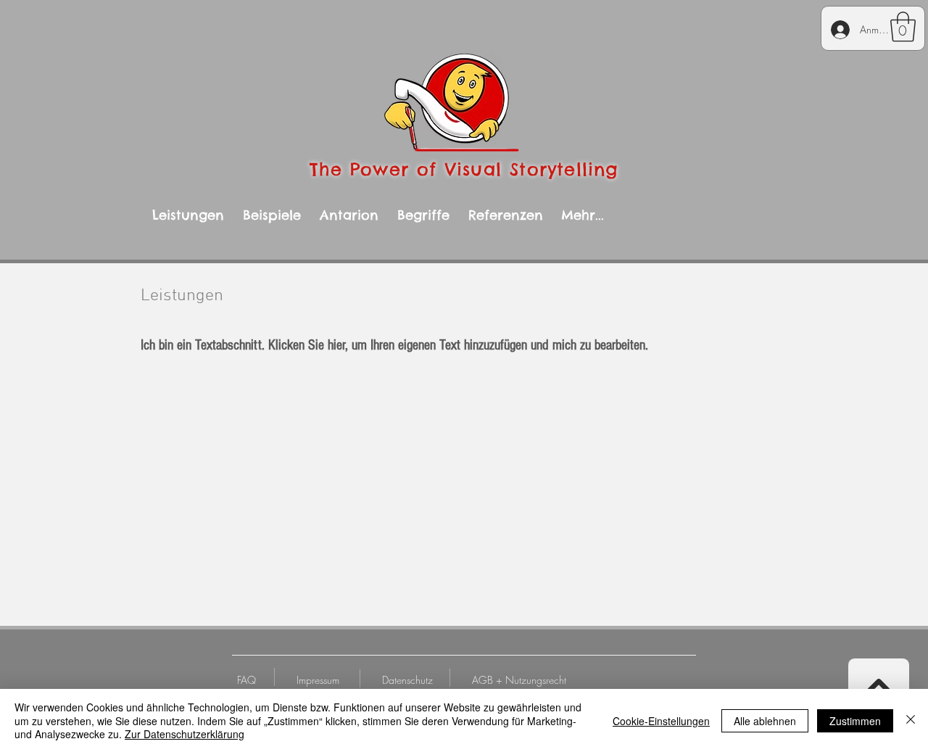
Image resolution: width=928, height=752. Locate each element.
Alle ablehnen (765, 721)
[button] (903, 27)
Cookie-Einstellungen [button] (661, 721)
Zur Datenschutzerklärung (184, 734)
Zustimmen (855, 721)
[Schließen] (910, 720)
